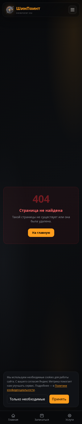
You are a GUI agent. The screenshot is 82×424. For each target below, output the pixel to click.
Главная (13, 419)
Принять (59, 399)
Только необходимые (27, 399)
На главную (41, 233)
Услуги (70, 419)
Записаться (42, 419)
